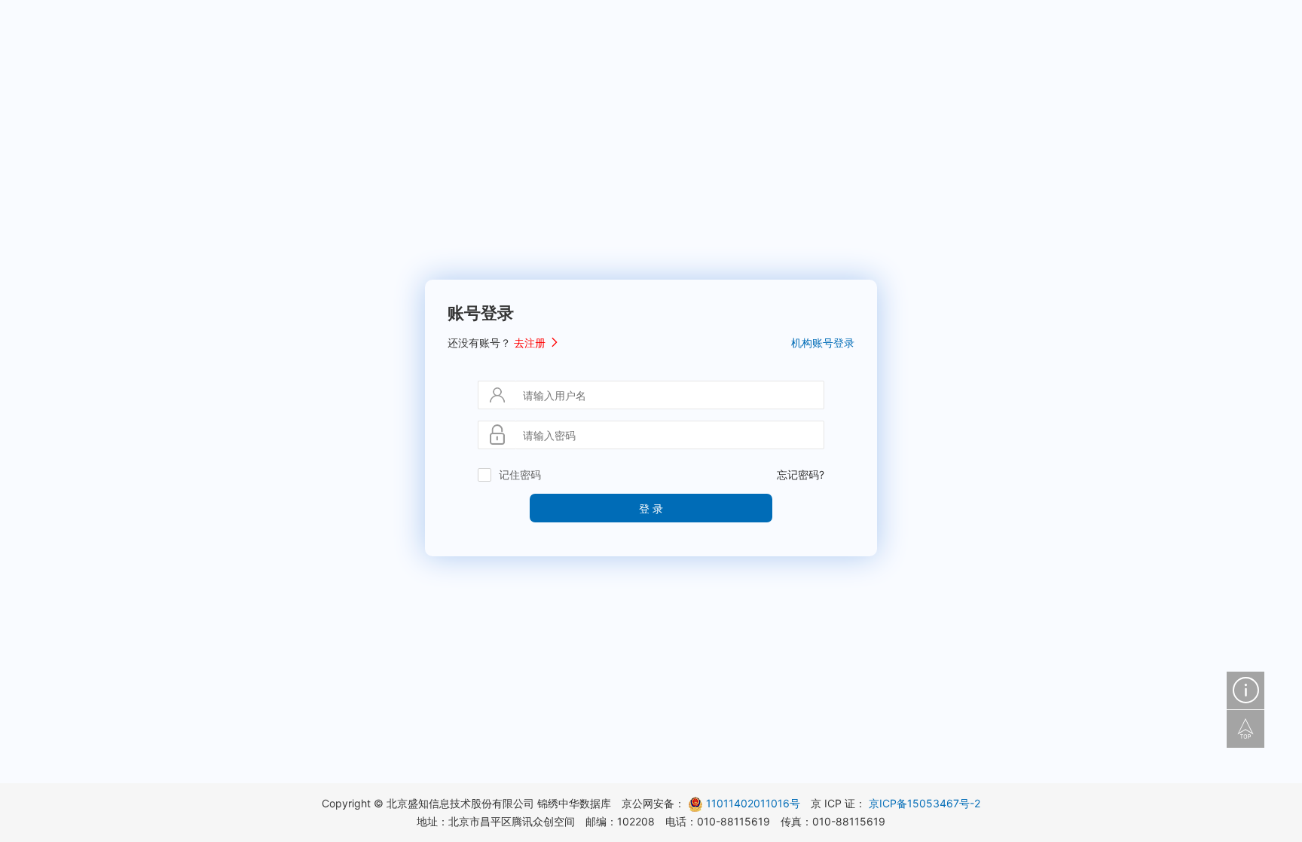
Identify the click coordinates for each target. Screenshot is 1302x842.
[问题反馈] (1245, 691)
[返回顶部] (1245, 729)
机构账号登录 (822, 342)
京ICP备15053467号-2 (924, 803)
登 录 (651, 508)
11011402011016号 (753, 803)
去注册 (531, 342)
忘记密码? (800, 474)
